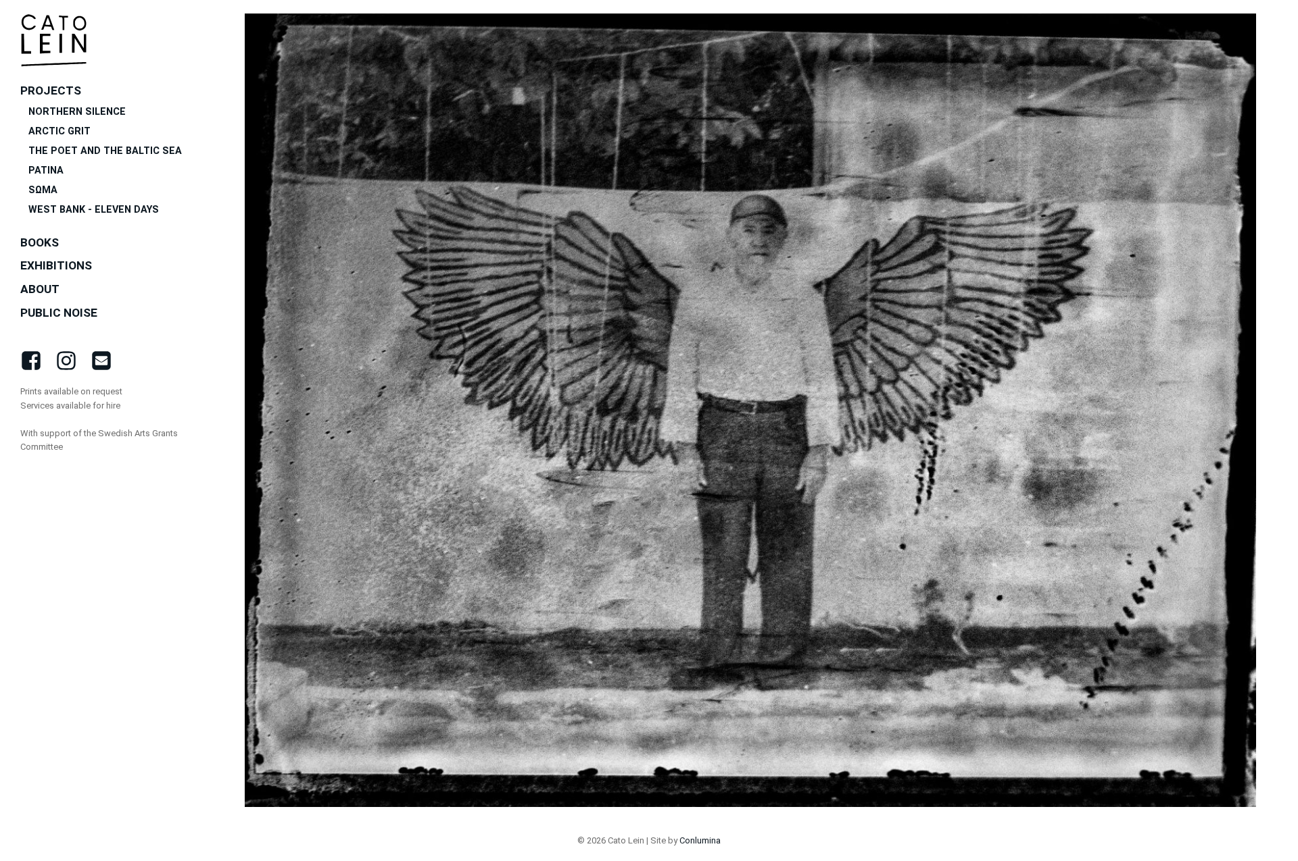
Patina (46, 170)
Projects (50, 90)
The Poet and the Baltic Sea (105, 151)
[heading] (54, 40)
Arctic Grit (59, 131)
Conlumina (700, 840)
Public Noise (58, 312)
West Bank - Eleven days (95, 209)
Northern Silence (77, 112)
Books (39, 242)
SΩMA (42, 190)
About (39, 289)
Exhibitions (56, 265)
